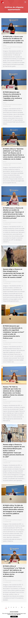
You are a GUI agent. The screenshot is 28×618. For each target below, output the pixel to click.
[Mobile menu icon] (25, 2)
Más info (19, 614)
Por (12, 46)
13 (21, 607)
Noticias (4, 45)
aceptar (14, 616)
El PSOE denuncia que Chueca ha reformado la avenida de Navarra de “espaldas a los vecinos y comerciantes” (12, 96)
